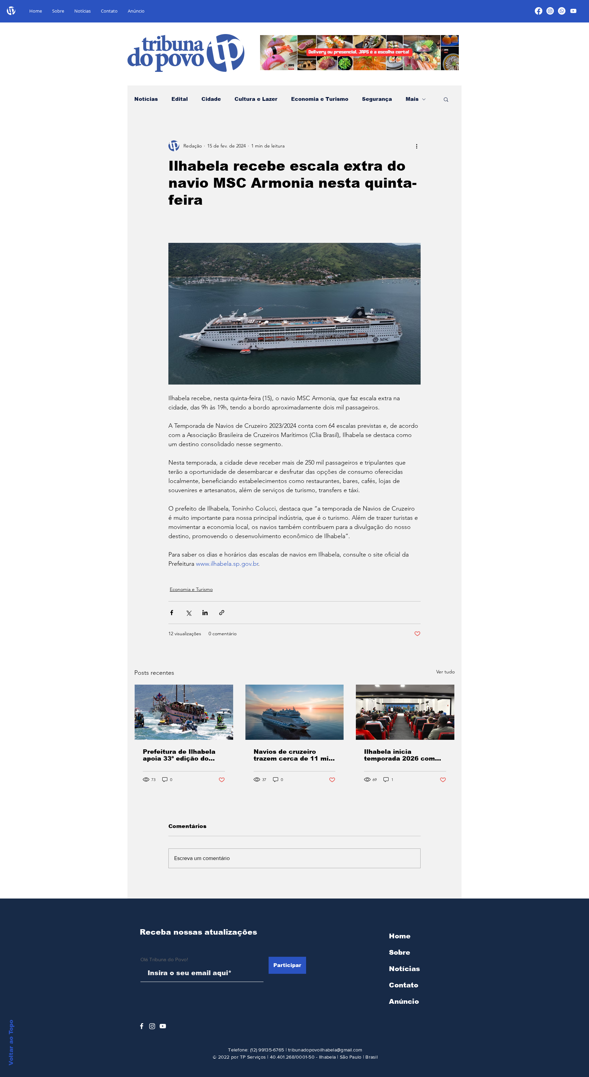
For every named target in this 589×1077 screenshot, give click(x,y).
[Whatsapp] (561, 11)
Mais (412, 99)
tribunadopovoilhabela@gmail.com (325, 1049)
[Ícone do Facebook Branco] (142, 1026)
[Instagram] (550, 11)
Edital (179, 99)
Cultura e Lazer (256, 99)
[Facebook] (538, 11)
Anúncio (404, 1001)
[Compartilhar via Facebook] (171, 612)
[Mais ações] (416, 146)
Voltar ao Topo (11, 1042)
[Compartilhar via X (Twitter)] (188, 612)
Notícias (146, 99)
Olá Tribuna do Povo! (164, 959)
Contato (403, 985)
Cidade (211, 99)
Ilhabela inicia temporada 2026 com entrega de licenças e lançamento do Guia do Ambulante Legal (402, 755)
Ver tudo (445, 672)
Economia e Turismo (319, 99)
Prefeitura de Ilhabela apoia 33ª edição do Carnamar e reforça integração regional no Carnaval (180, 755)
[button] (446, 99)
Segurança (377, 99)
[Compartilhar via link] (221, 612)
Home (399, 936)
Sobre (399, 952)
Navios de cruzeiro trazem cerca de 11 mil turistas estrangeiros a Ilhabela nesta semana (292, 755)
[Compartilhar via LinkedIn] (205, 612)
